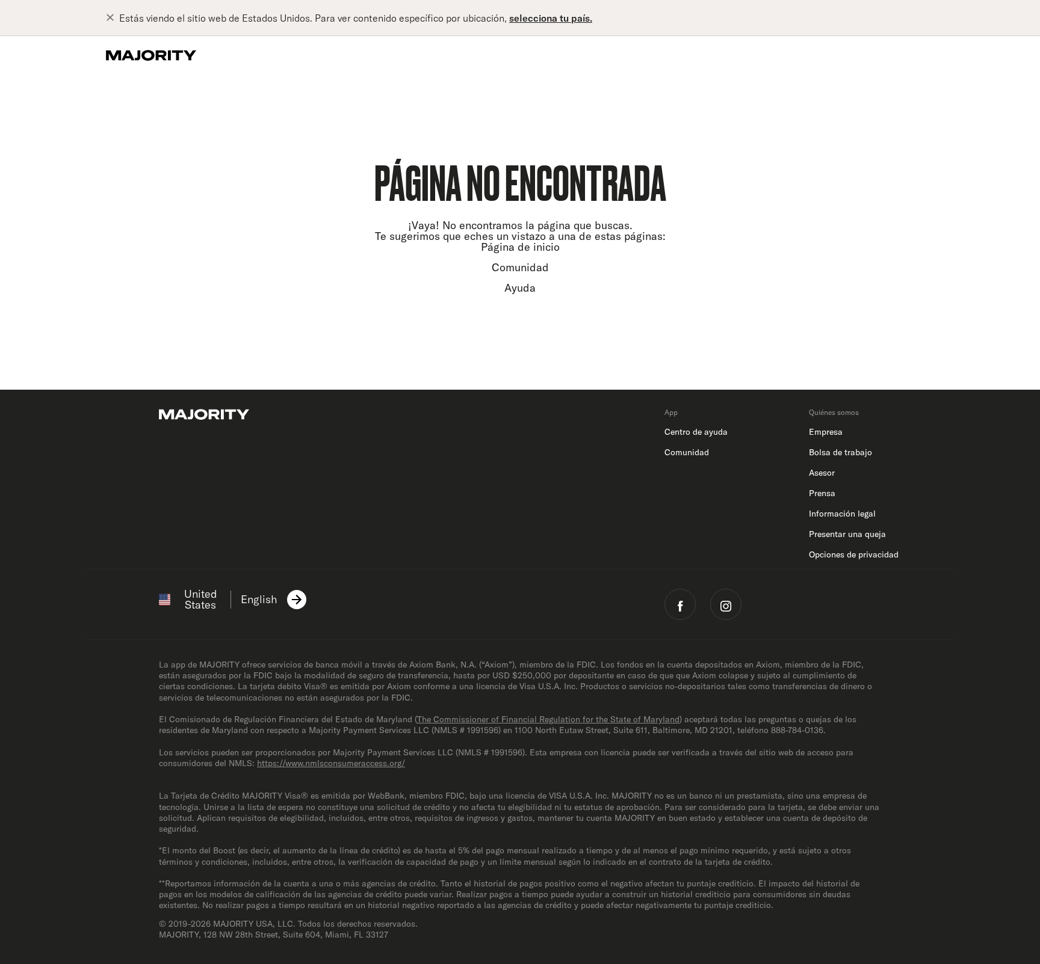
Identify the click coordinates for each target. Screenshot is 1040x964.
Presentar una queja (847, 534)
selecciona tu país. (550, 18)
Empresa (826, 431)
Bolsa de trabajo (840, 452)
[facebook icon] (680, 604)
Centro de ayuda (696, 431)
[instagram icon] (725, 604)
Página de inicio (520, 247)
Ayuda (520, 288)
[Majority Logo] (151, 55)
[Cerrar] (112, 18)
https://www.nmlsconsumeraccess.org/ (331, 763)
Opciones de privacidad (854, 554)
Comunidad (520, 267)
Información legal (842, 513)
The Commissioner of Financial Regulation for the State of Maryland (548, 719)
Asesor (822, 472)
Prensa (822, 493)
